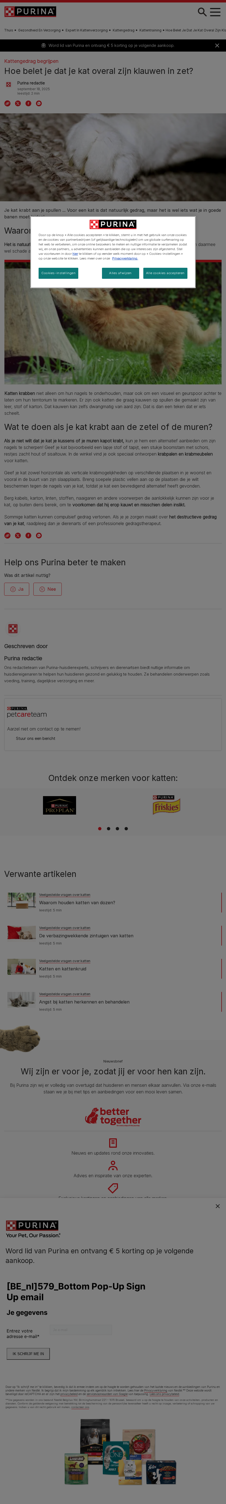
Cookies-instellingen (58, 273)
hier (75, 254)
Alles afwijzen (120, 273)
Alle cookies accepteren (165, 273)
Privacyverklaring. (125, 258)
